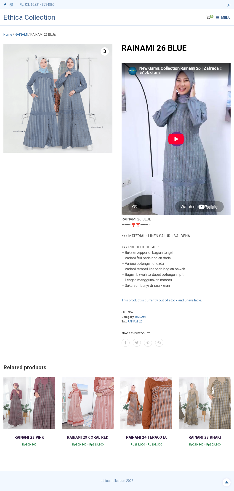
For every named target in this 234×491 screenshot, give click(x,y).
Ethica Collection (29, 17)
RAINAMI (21, 34)
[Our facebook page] (5, 4)
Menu (226, 17)
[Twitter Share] (137, 343)
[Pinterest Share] (148, 343)
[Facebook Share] (126, 343)
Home (7, 34)
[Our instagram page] (11, 4)
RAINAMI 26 (135, 321)
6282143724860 (43, 4)
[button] (105, 51)
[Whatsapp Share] (159, 343)
